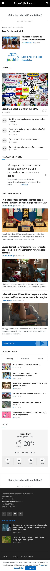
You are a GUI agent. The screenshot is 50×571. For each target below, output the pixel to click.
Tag (8, 27)
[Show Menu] (3, 3)
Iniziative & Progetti (10, 37)
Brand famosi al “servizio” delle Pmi (20, 109)
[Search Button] (47, 3)
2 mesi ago (17, 206)
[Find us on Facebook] (4, 514)
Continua (24, 185)
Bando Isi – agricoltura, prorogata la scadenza (26, 147)
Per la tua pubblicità (27, 556)
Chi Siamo (5, 556)
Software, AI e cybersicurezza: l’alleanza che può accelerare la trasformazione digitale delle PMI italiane (30, 527)
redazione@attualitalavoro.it (12, 501)
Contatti (14, 556)
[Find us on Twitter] (9, 514)
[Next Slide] (45, 174)
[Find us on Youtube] (15, 514)
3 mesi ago (17, 300)
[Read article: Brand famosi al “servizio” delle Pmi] (25, 89)
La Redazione (27, 42)
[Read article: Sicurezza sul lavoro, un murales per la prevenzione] (11, 42)
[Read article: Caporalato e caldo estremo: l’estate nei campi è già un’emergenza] (6, 539)
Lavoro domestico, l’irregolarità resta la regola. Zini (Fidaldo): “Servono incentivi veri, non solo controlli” (23, 250)
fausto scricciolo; (17, 27)
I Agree (31, 568)
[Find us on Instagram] (20, 514)
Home (4, 27)
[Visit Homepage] (25, 3)
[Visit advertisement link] (25, 57)
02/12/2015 (37, 42)
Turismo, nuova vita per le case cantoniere (24, 139)
